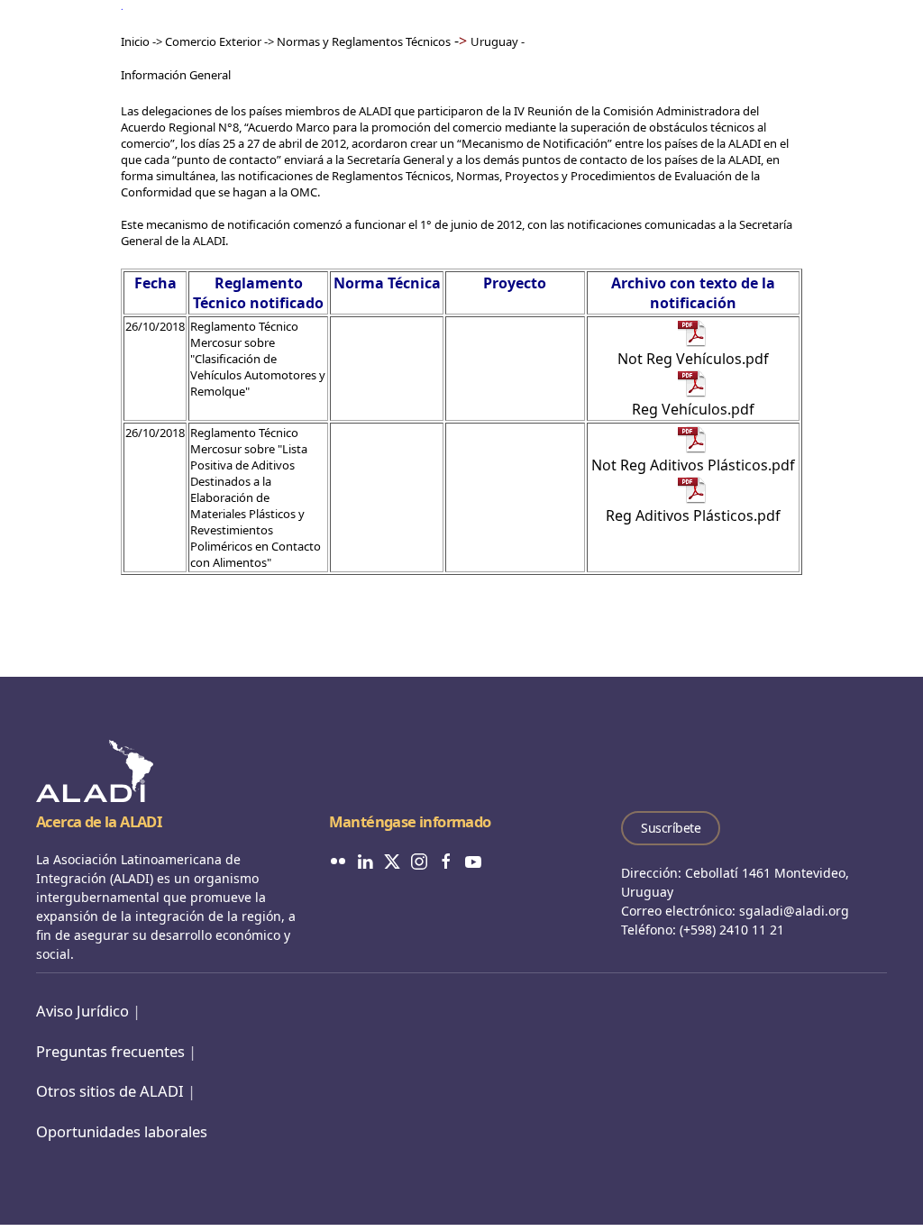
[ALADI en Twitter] (392, 860)
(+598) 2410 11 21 (732, 929)
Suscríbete (670, 827)
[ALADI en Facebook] (446, 860)
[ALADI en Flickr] (338, 860)
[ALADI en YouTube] (473, 860)
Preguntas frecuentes (110, 1051)
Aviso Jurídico (82, 1010)
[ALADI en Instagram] (419, 860)
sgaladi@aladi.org (794, 910)
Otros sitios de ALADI (110, 1091)
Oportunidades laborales (121, 1131)
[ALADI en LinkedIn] (365, 860)
